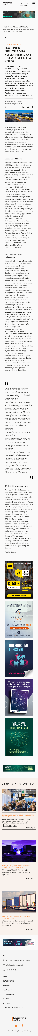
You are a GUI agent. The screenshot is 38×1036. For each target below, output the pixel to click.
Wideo (6, 999)
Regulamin (8, 990)
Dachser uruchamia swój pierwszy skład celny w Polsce (18, 31)
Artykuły (23, 27)
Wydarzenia (8, 994)
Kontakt (7, 1003)
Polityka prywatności (13, 1008)
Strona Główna (10, 27)
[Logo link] (7, 3)
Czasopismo (8, 981)
